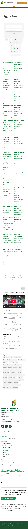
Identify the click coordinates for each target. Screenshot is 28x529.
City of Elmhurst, (6, 148)
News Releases (16, 275)
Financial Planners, (18, 124)
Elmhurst (5, 367)
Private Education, (6, 145)
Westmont (13, 385)
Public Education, (6, 143)
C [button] (15, 39)
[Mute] (21, 306)
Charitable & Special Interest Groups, (7, 127)
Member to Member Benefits (9, 463)
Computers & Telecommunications (8, 104)
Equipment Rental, (18, 158)
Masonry (16, 115)
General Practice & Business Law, (7, 177)
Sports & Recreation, (7, 251)
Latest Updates (6, 454)
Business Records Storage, (17, 97)
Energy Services (17, 214)
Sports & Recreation (8, 249)
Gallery (4, 375)
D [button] (18, 39)
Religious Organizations (17, 218)
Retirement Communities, (8, 229)
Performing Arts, (17, 66)
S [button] (11, 52)
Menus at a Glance (17, 277)
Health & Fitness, (17, 141)
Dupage (12, 364)
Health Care (17, 137)
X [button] (14, 55)
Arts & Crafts (17, 70)
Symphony (21, 380)
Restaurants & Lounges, (8, 238)
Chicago (15, 359)
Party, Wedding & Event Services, (7, 259)
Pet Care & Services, (7, 210)
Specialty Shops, (17, 246)
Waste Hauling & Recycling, (17, 160)
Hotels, (15, 175)
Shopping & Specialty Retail (18, 235)
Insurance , (16, 122)
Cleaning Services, (6, 161)
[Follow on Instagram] (6, 426)
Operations (11, 380)
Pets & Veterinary (7, 206)
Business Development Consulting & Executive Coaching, (19, 87)
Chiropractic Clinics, (18, 145)
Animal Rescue (6, 212)
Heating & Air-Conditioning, (6, 159)
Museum (15, 377)
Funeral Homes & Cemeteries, (17, 196)
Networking (20, 377)
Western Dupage (6, 385)
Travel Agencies (21, 175)
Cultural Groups (6, 133)
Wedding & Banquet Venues (7, 263)
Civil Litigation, (6, 180)
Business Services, (18, 91)
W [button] (11, 55)
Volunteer (16, 382)
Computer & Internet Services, (7, 108)
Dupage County (18, 364)
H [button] (16, 42)
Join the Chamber (22, 3)
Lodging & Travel (18, 173)
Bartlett (20, 357)
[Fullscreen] (23, 306)
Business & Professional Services (17, 81)
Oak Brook (5, 380)
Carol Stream (9, 359)
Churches (16, 221)
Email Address (5, 483)
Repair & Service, (6, 85)
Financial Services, (18, 126)
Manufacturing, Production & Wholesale (7, 189)
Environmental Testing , (19, 212)
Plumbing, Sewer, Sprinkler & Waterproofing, (6, 165)
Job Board (4, 456)
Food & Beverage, (6, 242)
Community (11, 362)
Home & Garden (7, 152)
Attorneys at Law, (6, 175)
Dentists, (16, 139)
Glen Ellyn (10, 375)
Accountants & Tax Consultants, (18, 93)
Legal (4, 173)
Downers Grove (6, 364)
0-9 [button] (7, 39)
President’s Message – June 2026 (11, 351)
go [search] (14, 33)
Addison (5, 357)
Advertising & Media (8, 62)
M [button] (17, 45)
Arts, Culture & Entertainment (18, 63)
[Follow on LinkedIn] (10, 426)
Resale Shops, (17, 240)
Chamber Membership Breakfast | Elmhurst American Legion (15, 314)
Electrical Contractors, (18, 113)
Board (4, 359)
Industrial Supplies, (18, 156)
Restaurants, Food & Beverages (8, 235)
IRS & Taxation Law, (7, 182)
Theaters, (21, 68)
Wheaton (18, 385)
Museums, (16, 68)
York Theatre (15, 387)
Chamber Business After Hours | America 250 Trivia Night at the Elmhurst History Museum (15, 329)
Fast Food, (5, 240)
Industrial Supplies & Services (19, 153)
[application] (14, 301)
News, (4, 68)
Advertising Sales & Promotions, (7, 73)
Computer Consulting (7, 117)
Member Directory (7, 445)
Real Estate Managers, (7, 227)
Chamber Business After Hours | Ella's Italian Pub (15, 318)
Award (16, 357)
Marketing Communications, (6, 65)
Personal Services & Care (19, 188)
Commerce (5, 362)
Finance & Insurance (19, 120)
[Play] (4, 306)
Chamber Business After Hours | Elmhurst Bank (15, 325)
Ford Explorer (6, 372)
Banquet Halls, (10, 240)
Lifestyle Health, (17, 203)
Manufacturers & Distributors (6, 194)
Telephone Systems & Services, (7, 112)
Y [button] (17, 55)
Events (4, 452)
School (16, 380)
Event (12, 370)
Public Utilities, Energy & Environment (18, 208)
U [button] (17, 52)
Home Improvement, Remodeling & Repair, (7, 155)
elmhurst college (6, 370)
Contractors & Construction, (17, 110)
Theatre (4, 382)
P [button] (14, 49)
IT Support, (5, 115)
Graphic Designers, (7, 70)
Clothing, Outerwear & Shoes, (18, 243)
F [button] (10, 42)
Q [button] (17, 49)
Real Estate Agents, (7, 221)
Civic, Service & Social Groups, (7, 131)
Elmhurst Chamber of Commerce (14, 367)
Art (8, 357)
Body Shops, (5, 87)
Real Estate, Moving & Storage (8, 218)
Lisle (23, 375)
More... (4, 76)
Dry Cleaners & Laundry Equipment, (19, 200)
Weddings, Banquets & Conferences (8, 256)
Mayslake (10, 377)
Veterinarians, (6, 208)
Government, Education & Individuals (6, 139)
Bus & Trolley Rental (18, 251)
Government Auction (17, 375)
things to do (10, 382)
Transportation (18, 249)
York (10, 387)
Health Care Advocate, (18, 143)
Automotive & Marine (6, 80)
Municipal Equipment (18, 163)
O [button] (11, 49)
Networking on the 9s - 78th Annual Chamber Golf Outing (16, 321)
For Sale (19, 372)
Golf (12, 251)
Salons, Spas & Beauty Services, (18, 192)
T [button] (14, 52)
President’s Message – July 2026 (11, 348)
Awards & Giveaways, (18, 238)
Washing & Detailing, (7, 89)
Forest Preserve (13, 372)
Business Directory (9, 275)
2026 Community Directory (9, 438)
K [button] (11, 45)
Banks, (20, 122)
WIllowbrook (5, 387)
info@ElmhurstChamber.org (11, 421)
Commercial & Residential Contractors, (8, 224)
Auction (12, 357)
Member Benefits (6, 447)
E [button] (21, 39)
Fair (21, 370)
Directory (4, 461)
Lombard (5, 377)
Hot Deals (11, 277)
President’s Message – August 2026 (12, 346)
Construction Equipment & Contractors (17, 105)
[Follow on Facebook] (2, 426)
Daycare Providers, (7, 147)
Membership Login (7, 465)
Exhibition (17, 370)
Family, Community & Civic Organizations (8, 122)
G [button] (13, 42)
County (16, 362)
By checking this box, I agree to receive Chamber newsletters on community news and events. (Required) (15, 492)
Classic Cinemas (21, 359)
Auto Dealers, (6, 83)
